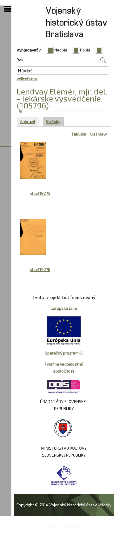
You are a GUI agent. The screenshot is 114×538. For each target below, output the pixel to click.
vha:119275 (40, 193)
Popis (85, 49)
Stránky (54, 121)
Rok (20, 59)
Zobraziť (27, 121)
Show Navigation (7, 9)
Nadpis (60, 49)
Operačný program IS (64, 352)
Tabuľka (78, 133)
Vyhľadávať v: (29, 49)
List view (98, 133)
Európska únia (64, 308)
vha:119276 (40, 269)
